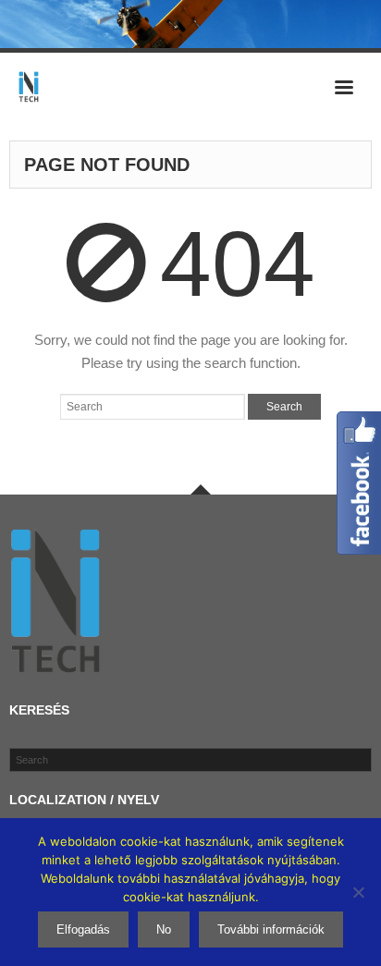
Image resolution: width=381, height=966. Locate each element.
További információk (271, 929)
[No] (358, 892)
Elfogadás (83, 929)
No (163, 929)
